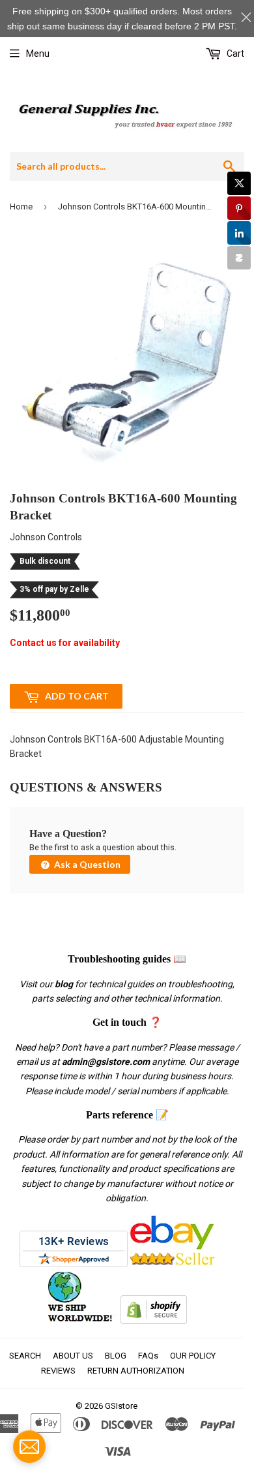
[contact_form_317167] (29, 1446)
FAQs (148, 1356)
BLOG (115, 1356)
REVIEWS (58, 1371)
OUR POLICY (193, 1356)
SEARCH (25, 1356)
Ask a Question (86, 864)
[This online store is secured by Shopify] (153, 1320)
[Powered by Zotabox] (239, 257)
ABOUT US (73, 1356)
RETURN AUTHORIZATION (135, 1371)
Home (21, 206)
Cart (234, 53)
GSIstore (121, 1406)
